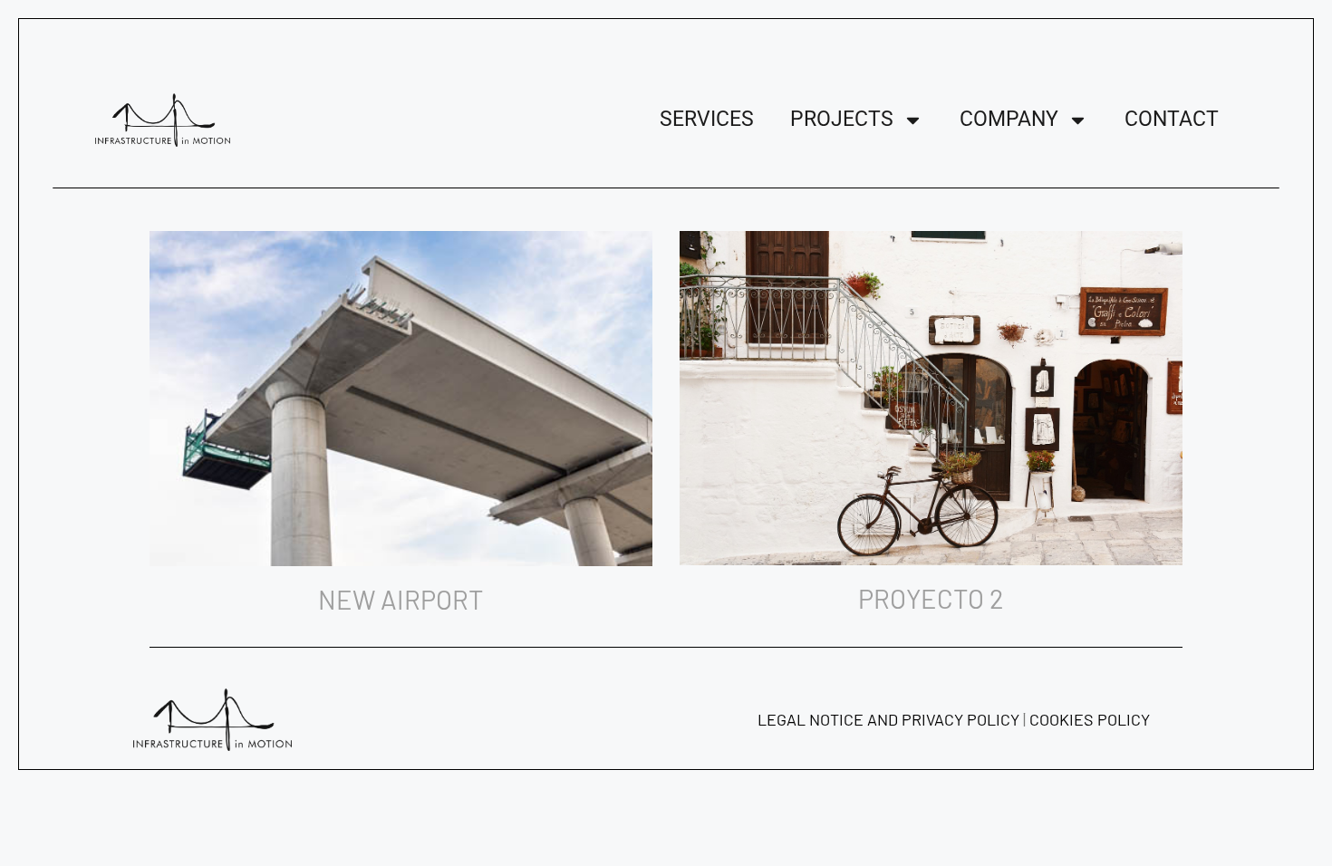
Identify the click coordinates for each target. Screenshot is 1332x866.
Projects (841, 119)
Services (707, 119)
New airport (401, 599)
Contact (1171, 119)
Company (1009, 119)
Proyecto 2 (931, 598)
